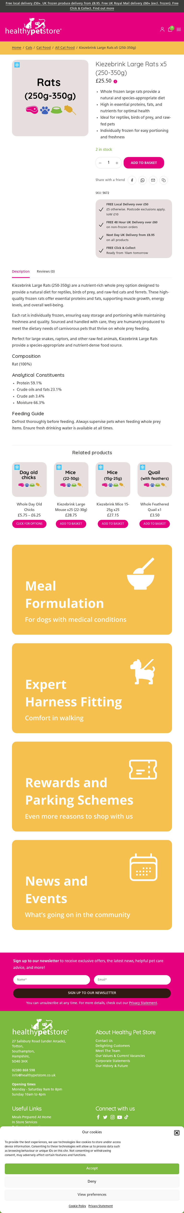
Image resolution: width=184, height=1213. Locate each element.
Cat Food (43, 48)
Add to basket (144, 163)
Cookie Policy (77, 1206)
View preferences (92, 1195)
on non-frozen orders (131, 224)
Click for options (29, 523)
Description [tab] (21, 272)
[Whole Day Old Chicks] (29, 479)
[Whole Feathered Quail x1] (155, 479)
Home (16, 48)
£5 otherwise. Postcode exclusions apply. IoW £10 (136, 209)
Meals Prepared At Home (31, 1117)
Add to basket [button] (71, 523)
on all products (130, 237)
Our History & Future (112, 1066)
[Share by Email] (153, 180)
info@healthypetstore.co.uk (34, 1075)
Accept (92, 1168)
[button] (176, 1132)
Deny (92, 1182)
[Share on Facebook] (132, 180)
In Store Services (24, 1122)
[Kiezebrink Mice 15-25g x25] (113, 479)
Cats (29, 48)
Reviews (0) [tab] (46, 272)
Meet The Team (108, 1051)
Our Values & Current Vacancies (120, 1056)
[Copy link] (163, 180)
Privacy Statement (100, 1206)
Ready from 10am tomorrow (127, 250)
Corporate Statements (113, 1061)
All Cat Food (65, 48)
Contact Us (104, 1041)
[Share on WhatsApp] (142, 180)
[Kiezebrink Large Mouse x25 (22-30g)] (71, 479)
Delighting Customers (113, 1046)
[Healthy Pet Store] (33, 26)
